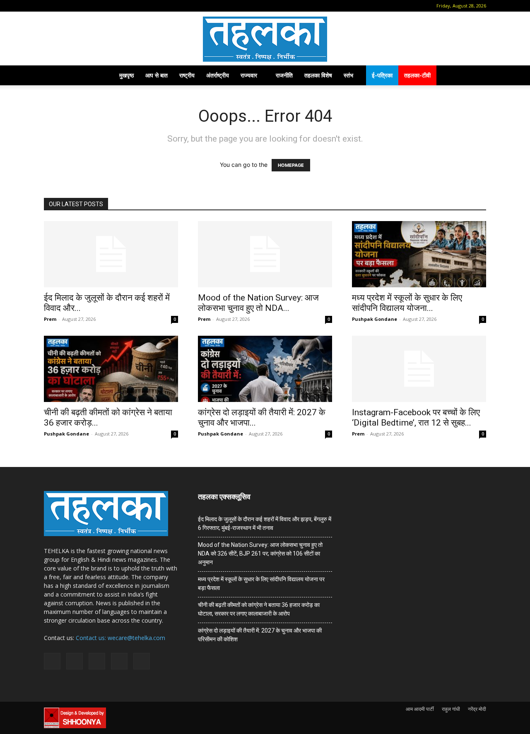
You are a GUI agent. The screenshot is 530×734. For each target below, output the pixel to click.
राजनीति (284, 75)
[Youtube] (117, 6)
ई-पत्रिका (382, 75)
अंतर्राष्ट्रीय (217, 75)
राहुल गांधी (451, 708)
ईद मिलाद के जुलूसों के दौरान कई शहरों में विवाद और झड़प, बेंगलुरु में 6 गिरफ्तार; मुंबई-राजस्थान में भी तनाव (264, 523)
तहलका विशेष (318, 75)
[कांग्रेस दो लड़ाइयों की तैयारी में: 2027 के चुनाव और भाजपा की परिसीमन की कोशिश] (265, 369)
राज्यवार (249, 75)
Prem (50, 319)
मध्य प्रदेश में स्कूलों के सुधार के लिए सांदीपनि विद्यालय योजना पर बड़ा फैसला (261, 583)
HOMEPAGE (291, 165)
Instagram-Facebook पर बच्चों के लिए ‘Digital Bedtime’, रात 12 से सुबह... (416, 417)
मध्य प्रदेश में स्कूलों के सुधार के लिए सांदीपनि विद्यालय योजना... (407, 303)
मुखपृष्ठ (126, 75)
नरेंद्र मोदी (477, 708)
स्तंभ (348, 75)
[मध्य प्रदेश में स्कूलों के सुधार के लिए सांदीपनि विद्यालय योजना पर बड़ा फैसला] (419, 254)
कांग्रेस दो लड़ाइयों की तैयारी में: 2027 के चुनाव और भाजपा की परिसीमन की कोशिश (260, 635)
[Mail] (76, 6)
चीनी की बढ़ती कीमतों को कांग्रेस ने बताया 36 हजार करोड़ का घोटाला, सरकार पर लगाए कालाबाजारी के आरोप (259, 609)
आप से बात (156, 75)
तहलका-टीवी (417, 75)
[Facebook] (62, 6)
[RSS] (90, 6)
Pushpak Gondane (374, 319)
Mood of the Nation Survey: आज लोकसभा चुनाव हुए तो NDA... (258, 303)
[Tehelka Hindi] (265, 39)
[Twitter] (103, 6)
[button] (50, 5)
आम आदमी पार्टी (420, 708)
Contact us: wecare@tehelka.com (120, 638)
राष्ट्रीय (187, 75)
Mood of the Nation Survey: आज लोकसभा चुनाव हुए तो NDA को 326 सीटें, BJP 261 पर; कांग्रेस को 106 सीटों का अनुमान (260, 553)
